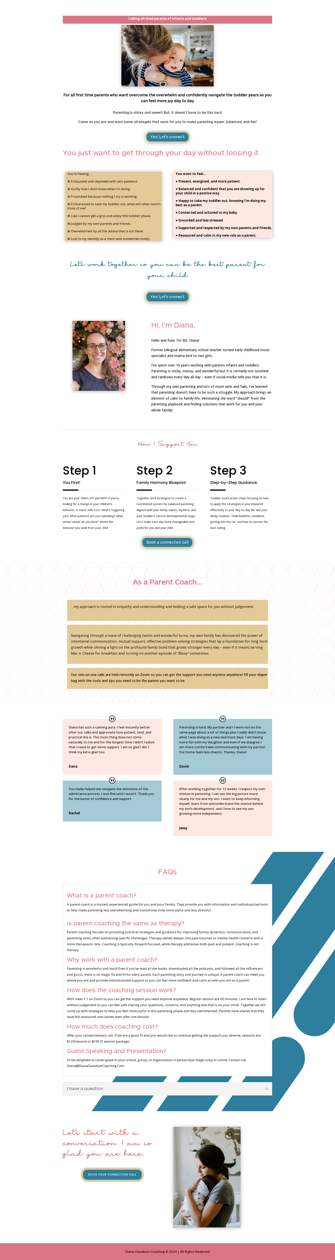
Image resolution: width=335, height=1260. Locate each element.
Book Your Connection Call (112, 1174)
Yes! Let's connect (167, 137)
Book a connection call (167, 542)
